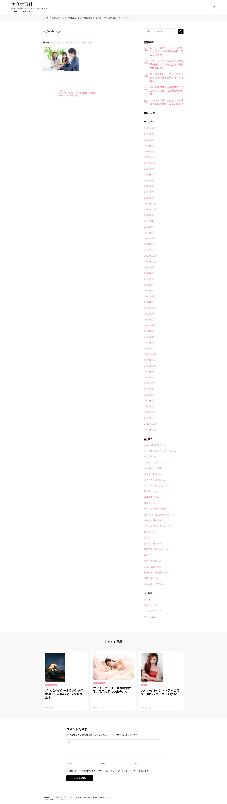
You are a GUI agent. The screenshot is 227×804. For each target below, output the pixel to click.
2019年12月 (150, 423)
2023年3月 (149, 238)
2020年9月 (149, 371)
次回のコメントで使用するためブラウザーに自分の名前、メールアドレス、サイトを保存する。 (109, 771)
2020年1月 (149, 418)
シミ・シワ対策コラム (154, 462)
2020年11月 (150, 360)
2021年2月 (149, 342)
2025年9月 (149, 128)
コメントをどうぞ (82, 42)
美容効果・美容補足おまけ (157, 572)
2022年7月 (149, 273)
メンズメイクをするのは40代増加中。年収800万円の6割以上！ (64, 694)
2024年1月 (149, 197)
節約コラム (149, 555)
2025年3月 (149, 145)
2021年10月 (150, 308)
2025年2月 (149, 151)
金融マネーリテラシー (154, 584)
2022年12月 (150, 255)
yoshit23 (55, 42)
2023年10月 (150, 209)
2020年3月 (149, 406)
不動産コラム (150, 491)
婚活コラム (149, 532)
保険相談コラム (58, 18)
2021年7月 (149, 319)
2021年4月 (149, 331)
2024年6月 (149, 180)
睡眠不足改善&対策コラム (156, 549)
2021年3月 (149, 337)
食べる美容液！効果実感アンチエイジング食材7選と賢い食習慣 (166, 91)
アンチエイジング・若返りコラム (160, 450)
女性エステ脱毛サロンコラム (158, 526)
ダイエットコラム (152, 474)
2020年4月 (149, 400)
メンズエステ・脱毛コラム (157, 485)
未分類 (147, 537)
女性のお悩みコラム (153, 520)
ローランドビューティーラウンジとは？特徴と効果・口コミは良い (166, 78)
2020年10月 (150, 366)
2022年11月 (150, 261)
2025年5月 (149, 139)
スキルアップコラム (153, 468)
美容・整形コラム (152, 561)
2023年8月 (149, 221)
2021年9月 (149, 313)
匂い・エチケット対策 (154, 508)
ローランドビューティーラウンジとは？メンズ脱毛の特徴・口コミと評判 (166, 51)
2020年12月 (150, 354)
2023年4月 (149, 232)
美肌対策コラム (151, 578)
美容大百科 (22, 4)
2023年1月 (149, 250)
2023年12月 (150, 203)
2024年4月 (149, 186)
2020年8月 (149, 377)
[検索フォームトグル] (215, 7)
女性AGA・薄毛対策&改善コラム (160, 514)
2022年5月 (149, 284)
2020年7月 (149, 383)
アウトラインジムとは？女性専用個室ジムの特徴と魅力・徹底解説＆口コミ (166, 64)
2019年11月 (150, 429)
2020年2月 (149, 412)
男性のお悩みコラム (153, 543)
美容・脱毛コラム (152, 566)
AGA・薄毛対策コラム (155, 445)
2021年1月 (149, 348)
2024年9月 (149, 168)
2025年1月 (149, 157)
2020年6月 (149, 389)
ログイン (148, 599)
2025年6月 (149, 134)
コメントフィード (152, 611)
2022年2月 (149, 302)
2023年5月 (149, 226)
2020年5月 (149, 394)
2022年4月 (149, 290)
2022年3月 (149, 296)
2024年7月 (149, 174)
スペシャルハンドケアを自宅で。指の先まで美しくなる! (160, 692)
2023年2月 (149, 244)
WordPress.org (151, 616)
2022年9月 (149, 267)
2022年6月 (149, 279)
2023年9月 (149, 215)
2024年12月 (150, 163)
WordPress (64, 799)
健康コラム (149, 503)
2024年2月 (149, 192)
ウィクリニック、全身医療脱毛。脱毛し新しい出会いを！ (112, 689)
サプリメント (150, 456)
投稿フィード (150, 605)
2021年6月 (149, 325)
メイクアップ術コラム (154, 479)
